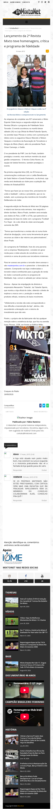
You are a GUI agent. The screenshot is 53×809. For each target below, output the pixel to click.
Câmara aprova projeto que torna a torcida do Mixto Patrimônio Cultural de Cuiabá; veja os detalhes (32, 739)
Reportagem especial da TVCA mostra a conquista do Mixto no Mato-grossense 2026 (33, 644)
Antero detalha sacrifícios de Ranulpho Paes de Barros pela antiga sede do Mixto (32, 753)
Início (5, 2)
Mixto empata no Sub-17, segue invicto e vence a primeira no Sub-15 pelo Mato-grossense (33, 665)
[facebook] (39, 2)
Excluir (44, 470)
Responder (17, 470)
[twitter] (45, 2)
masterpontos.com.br (16, 265)
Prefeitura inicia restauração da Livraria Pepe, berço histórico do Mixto (33, 765)
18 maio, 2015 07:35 (30, 477)
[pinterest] (48, 2)
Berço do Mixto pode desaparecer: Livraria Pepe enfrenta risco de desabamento (33, 778)
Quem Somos (15, 2)
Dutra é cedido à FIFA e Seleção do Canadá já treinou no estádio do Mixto (33, 601)
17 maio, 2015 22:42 (27, 454)
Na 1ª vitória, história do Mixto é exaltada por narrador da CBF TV (33, 631)
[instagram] (42, 2)
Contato (26, 2)
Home (6, 28)
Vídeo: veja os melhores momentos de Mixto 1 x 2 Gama (33, 619)
